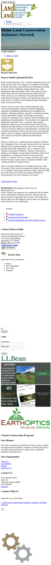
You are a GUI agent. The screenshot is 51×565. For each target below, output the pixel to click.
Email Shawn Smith (9, 181)
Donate (9, 21)
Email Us (4, 487)
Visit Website (9, 248)
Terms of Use (6, 468)
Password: (5, 346)
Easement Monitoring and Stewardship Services (26, 220)
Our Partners (6, 464)
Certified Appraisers (15, 214)
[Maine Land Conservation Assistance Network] (23, 10)
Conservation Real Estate (17, 217)
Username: (5, 342)
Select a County (12, 56)
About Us (5, 461)
